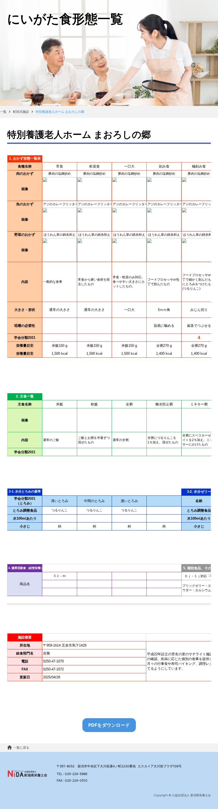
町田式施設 (21, 112)
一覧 (3, 112)
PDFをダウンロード (109, 725)
